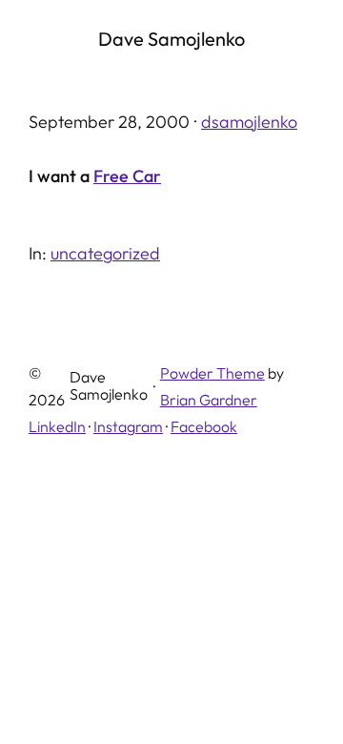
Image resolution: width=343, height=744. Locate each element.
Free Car (127, 176)
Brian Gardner (208, 399)
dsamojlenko (249, 122)
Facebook (204, 426)
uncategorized (105, 253)
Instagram (128, 426)
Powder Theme (212, 372)
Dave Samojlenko (171, 39)
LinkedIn (57, 426)
